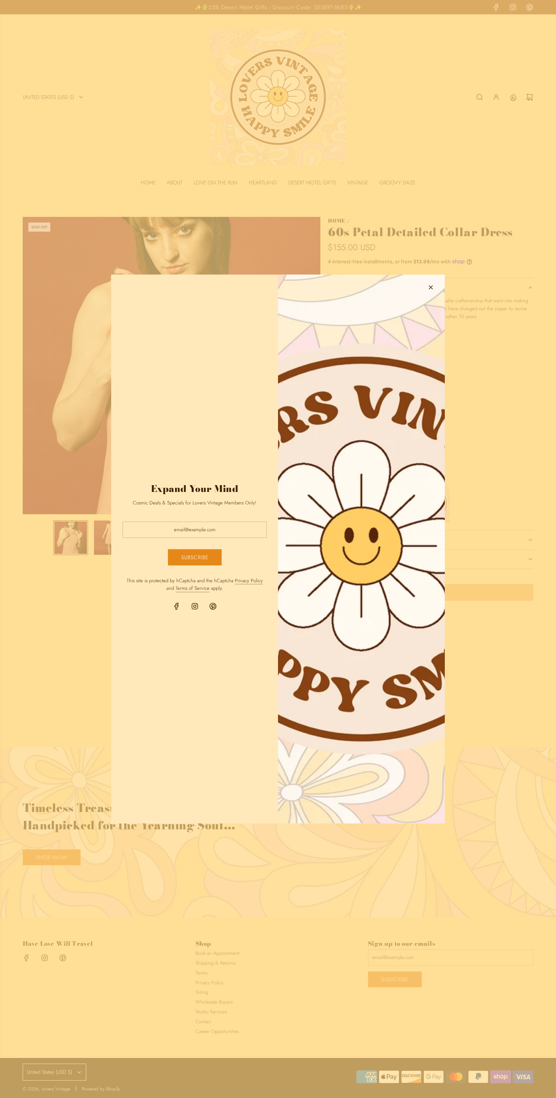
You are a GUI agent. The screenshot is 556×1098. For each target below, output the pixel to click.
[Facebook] (176, 606)
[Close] (430, 287)
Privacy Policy (249, 580)
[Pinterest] (213, 606)
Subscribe (194, 557)
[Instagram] (194, 606)
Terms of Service (192, 588)
